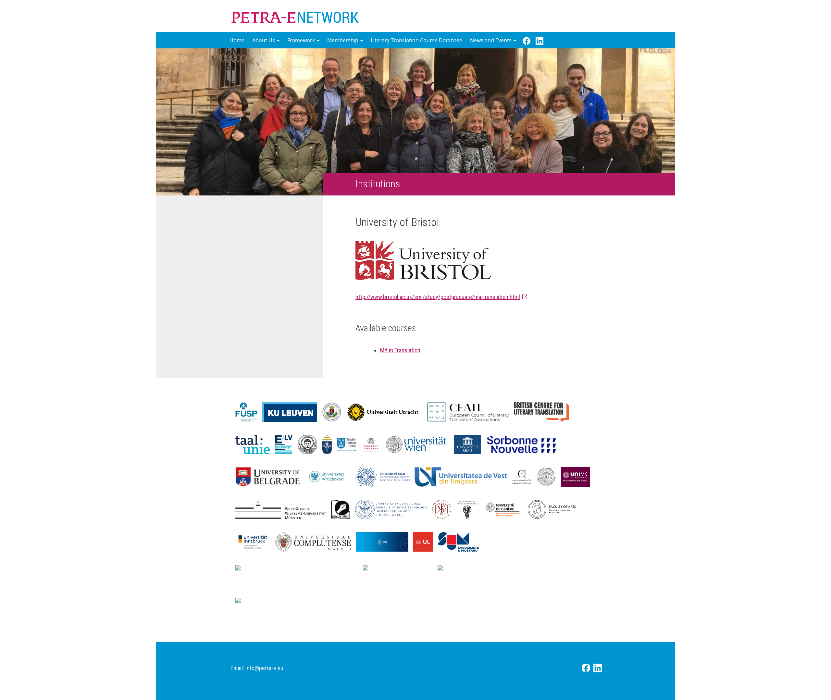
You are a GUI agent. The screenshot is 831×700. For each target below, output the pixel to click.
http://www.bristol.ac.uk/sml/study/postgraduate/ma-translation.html (437, 297)
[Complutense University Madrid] (315, 541)
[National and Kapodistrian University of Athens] (513, 570)
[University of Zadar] (385, 476)
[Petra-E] (295, 15)
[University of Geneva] (505, 509)
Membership (343, 40)
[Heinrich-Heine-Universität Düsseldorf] (299, 570)
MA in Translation (400, 350)
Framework (301, 40)
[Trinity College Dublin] (349, 444)
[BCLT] (544, 411)
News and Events (491, 40)
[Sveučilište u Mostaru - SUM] (461, 541)
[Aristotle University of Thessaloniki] (310, 444)
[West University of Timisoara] (463, 476)
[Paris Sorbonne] (524, 444)
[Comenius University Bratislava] (554, 509)
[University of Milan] (272, 602)
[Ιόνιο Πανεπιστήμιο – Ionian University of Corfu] (548, 476)
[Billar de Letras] (343, 509)
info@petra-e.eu (264, 668)
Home (236, 40)
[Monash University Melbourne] (400, 570)
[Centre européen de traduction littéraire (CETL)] (524, 476)
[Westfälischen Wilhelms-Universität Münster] (283, 509)
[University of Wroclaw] (330, 476)
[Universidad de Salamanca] (373, 444)
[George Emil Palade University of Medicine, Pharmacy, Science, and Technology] (393, 509)
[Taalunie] (255, 444)
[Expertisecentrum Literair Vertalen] (286, 444)
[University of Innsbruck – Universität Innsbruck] (255, 541)
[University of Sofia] (469, 509)
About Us (264, 40)
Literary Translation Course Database (416, 40)
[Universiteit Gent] (470, 444)
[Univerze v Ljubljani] (425, 541)
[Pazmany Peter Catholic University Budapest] (329, 444)
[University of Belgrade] (270, 476)
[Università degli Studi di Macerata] (578, 476)
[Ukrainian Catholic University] (444, 509)
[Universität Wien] (420, 444)
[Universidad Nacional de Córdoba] (384, 541)
